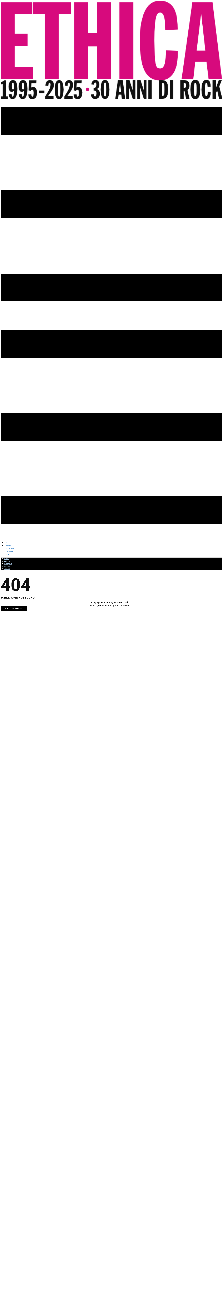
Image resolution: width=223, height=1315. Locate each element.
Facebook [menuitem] (9, 551)
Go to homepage (13, 608)
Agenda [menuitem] (8, 545)
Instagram (8, 564)
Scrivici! (7, 569)
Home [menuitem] (8, 542)
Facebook (7, 566)
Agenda (7, 561)
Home (6, 559)
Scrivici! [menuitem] (8, 554)
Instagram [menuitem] (10, 548)
